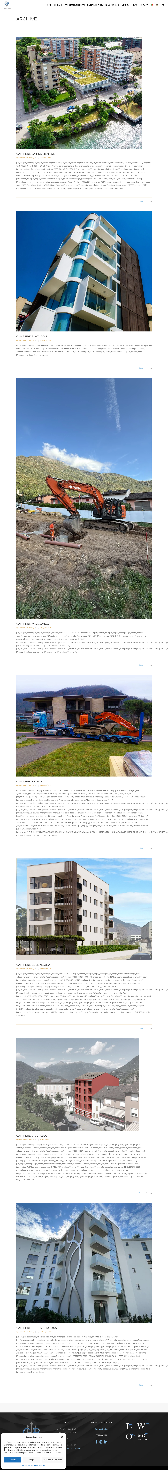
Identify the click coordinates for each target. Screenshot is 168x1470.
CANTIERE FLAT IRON (31, 336)
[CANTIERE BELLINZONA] (84, 909)
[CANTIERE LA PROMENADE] (79, 92)
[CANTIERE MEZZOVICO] (84, 498)
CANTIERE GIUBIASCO (32, 1135)
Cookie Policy (27, 1465)
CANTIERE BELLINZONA (33, 964)
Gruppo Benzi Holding (26, 157)
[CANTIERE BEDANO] (84, 725)
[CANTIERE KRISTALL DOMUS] (84, 1262)
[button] (62, 1437)
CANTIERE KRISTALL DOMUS (36, 1327)
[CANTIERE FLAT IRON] (84, 271)
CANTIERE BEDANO (30, 781)
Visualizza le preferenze (52, 1460)
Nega (31, 1460)
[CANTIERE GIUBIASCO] (77, 1084)
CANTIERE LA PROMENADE (35, 153)
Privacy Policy (39, 1465)
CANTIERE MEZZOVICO (32, 623)
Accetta (12, 1460)
